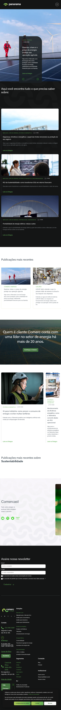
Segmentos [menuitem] (20, 659)
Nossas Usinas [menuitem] (41, 679)
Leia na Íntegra (8, 150)
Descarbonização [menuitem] (20, 649)
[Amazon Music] (18, 518)
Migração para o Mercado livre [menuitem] (23, 615)
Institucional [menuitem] (42, 671)
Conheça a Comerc (30, 350)
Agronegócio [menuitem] (19, 672)
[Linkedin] (1, 616)
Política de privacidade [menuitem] (21, 685)
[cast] (7, 518)
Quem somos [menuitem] (41, 674)
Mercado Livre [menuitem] (19, 612)
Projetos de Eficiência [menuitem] (21, 629)
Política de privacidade (33, 694)
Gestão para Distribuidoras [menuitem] (22, 622)
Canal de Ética (6, 651)
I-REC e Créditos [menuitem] (20, 652)
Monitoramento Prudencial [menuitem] (22, 686)
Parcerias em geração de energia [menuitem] (24, 643)
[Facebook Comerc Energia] (14, 616)
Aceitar (37, 703)
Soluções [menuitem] (19, 608)
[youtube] (2, 518)
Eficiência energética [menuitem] (21, 626)
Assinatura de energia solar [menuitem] (23, 645)
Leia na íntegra (27, 73)
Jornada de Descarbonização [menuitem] (23, 654)
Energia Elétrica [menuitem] (20, 638)
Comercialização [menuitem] (20, 640)
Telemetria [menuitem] (18, 631)
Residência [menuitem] (19, 667)
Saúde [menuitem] (17, 674)
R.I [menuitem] (17, 681)
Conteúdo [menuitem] (41, 659)
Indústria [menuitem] (18, 662)
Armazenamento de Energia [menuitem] (23, 634)
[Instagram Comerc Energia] (11, 616)
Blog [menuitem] (39, 662)
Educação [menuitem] (18, 677)
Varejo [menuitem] (17, 665)
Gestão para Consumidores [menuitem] (23, 617)
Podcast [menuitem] (40, 665)
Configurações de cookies (22, 703)
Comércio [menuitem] (18, 669)
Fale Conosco (5, 687)
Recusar (50, 703)
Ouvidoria (6, 656)
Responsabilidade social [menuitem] (44, 677)
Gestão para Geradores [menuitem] (22, 620)
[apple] (12, 518)
